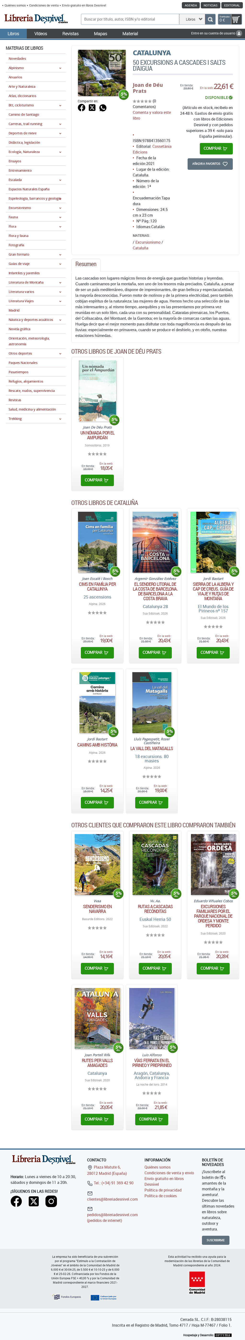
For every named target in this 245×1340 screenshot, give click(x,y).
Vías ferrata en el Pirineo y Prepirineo (151, 1063)
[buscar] (210, 19)
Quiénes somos (15, 5)
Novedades (17, 58)
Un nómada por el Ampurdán (97, 435)
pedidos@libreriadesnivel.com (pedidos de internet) (112, 1217)
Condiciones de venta (44, 5)
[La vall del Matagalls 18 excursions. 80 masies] (152, 702)
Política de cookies (161, 1195)
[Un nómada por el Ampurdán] (97, 391)
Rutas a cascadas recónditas (155, 909)
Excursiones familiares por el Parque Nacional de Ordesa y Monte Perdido (213, 916)
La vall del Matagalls (151, 748)
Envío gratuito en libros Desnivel (84, 5)
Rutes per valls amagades (97, 1063)
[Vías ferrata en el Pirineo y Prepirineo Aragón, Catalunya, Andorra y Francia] (152, 1018)
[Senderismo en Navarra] (97, 864)
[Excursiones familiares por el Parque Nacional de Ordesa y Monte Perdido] (213, 864)
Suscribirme (216, 1240)
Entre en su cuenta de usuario (213, 33)
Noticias (210, 5)
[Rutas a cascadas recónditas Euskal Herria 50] (155, 864)
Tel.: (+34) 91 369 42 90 (113, 1183)
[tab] (85, 265)
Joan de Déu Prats (148, 87)
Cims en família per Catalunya (97, 586)
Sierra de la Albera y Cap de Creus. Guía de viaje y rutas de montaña (213, 591)
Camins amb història (97, 744)
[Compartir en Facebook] (81, 107)
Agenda (191, 5)
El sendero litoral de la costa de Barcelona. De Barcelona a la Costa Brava (155, 591)
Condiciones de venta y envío (169, 1172)
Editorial (232, 5)
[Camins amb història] (97, 702)
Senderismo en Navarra (97, 909)
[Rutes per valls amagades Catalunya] (97, 1018)
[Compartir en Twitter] (92, 107)
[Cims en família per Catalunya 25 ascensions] (97, 542)
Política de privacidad (163, 1190)
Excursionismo (148, 242)
